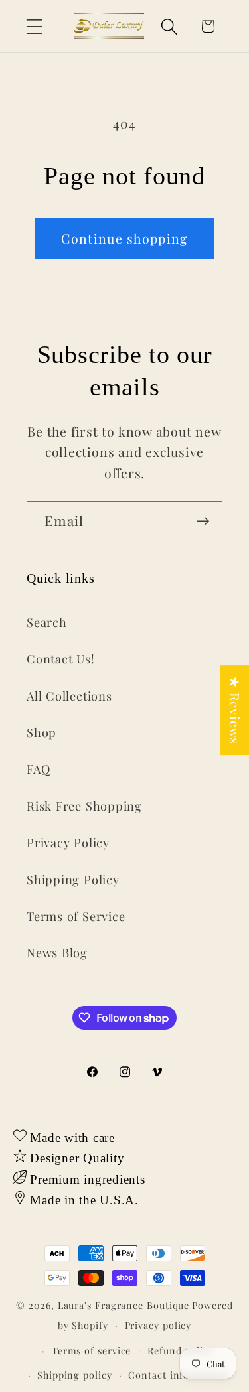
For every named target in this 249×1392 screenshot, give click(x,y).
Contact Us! (61, 658)
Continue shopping (124, 238)
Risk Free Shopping (84, 806)
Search (47, 622)
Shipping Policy (73, 879)
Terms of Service (76, 916)
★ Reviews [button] (235, 710)
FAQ (38, 768)
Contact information (178, 1375)
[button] (34, 26)
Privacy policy (158, 1325)
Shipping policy (74, 1375)
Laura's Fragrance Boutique (124, 1305)
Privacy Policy (68, 842)
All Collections (69, 695)
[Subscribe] (203, 521)
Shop (41, 732)
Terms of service (91, 1350)
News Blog (57, 952)
